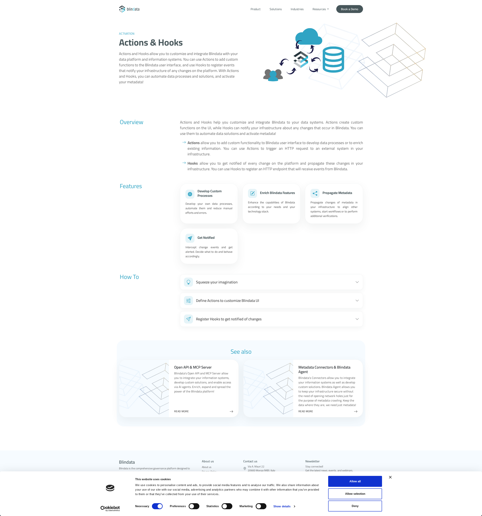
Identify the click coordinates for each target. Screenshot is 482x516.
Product (256, 9)
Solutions (276, 9)
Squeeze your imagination (217, 282)
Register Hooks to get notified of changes (229, 318)
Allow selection (355, 493)
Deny (355, 506)
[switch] (194, 506)
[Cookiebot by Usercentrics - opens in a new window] (110, 508)
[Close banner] (390, 477)
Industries (297, 9)
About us (206, 467)
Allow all (355, 481)
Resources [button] (319, 9)
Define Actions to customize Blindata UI (227, 300)
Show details (282, 506)
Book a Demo (349, 9)
